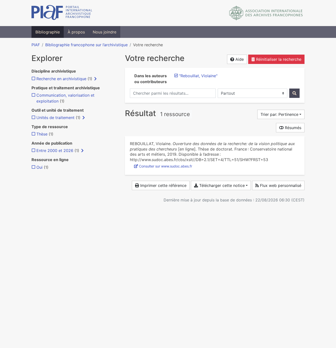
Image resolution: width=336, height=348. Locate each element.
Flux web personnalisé (280, 185)
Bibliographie (47, 32)
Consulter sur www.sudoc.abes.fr (165, 166)
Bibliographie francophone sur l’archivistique (86, 44)
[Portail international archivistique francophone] (61, 13)
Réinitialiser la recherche (278, 59)
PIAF (35, 44)
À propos (76, 32)
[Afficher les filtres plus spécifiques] (95, 79)
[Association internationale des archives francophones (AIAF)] (266, 13)
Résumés (292, 127)
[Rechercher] (294, 93)
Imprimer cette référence (162, 185)
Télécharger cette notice (221, 185)
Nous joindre (104, 32)
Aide (239, 59)
